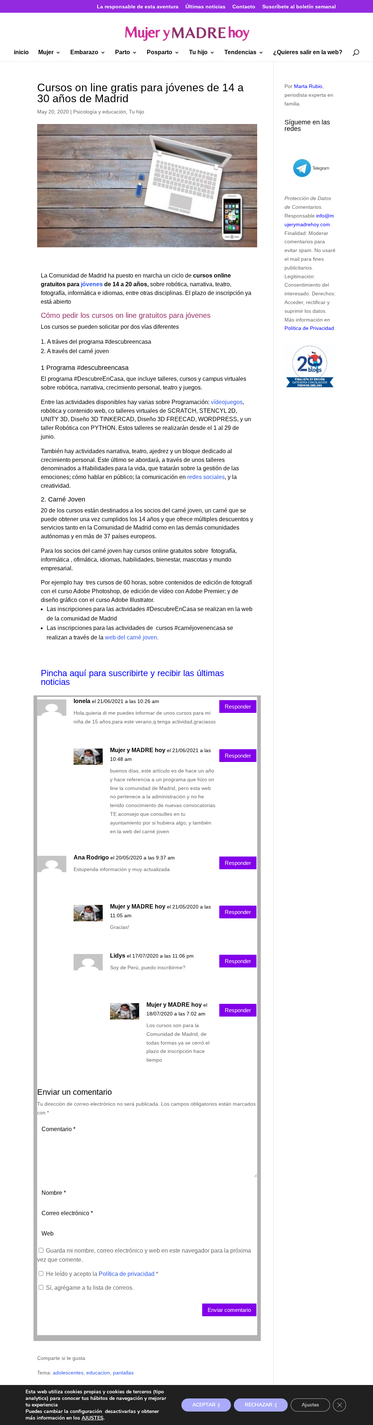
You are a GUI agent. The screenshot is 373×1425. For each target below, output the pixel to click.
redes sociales (206, 477)
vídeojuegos (226, 402)
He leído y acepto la (102, 1274)
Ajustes (310, 1404)
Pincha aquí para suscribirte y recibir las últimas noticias (132, 677)
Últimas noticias (205, 6)
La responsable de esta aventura (137, 6)
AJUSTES (92, 1418)
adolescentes (68, 1373)
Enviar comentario (229, 1310)
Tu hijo (198, 52)
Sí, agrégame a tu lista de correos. (89, 1288)
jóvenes (91, 284)
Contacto (243, 6)
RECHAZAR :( (261, 1404)
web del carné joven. (131, 637)
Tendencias (240, 52)
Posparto (159, 52)
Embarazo (84, 52)
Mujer (46, 52)
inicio (21, 52)
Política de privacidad (127, 1274)
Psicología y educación (99, 112)
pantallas (123, 1373)
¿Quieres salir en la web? (307, 52)
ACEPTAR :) (206, 1404)
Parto (122, 52)
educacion (98, 1373)
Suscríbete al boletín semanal (299, 6)
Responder (238, 706)
